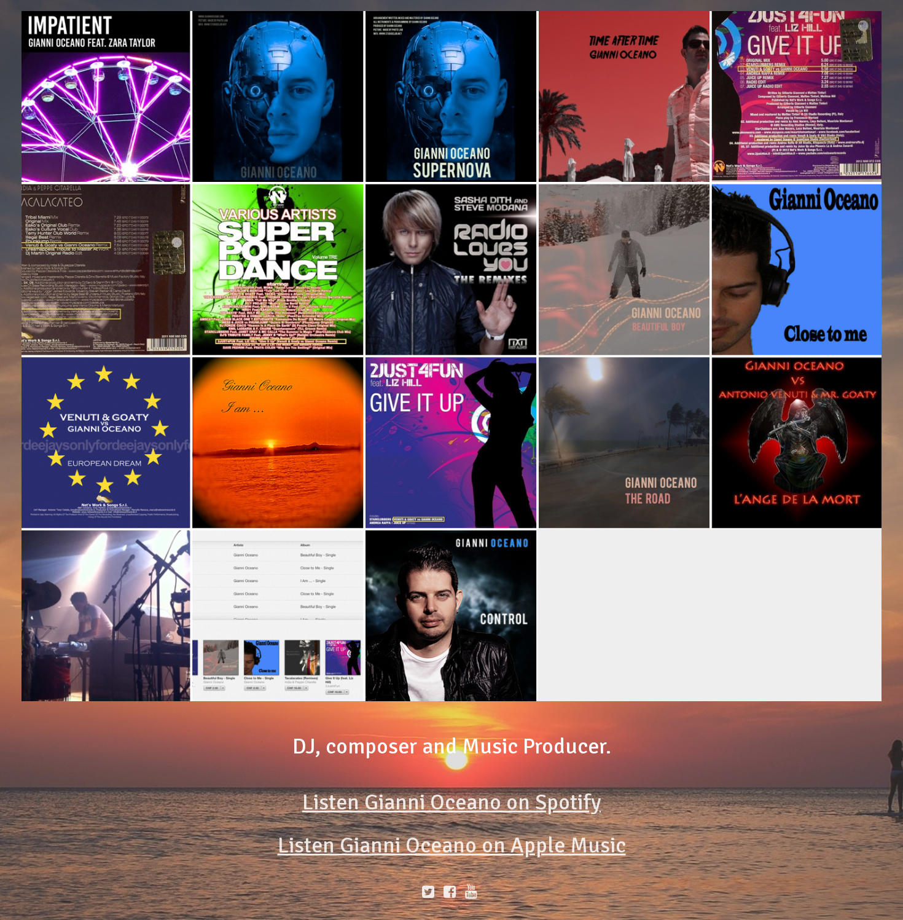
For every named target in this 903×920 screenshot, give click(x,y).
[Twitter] (428, 891)
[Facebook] (449, 891)
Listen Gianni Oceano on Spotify (451, 802)
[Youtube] (472, 891)
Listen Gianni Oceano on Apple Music (452, 845)
